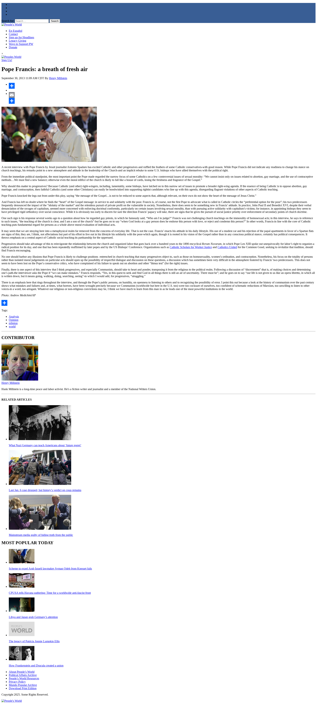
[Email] (162, 95)
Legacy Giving (17, 40)
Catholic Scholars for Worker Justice (191, 247)
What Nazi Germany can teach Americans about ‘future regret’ (45, 445)
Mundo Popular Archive (23, 685)
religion (13, 323)
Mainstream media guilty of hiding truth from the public (41, 534)
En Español (15, 30)
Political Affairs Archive (23, 675)
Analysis (14, 316)
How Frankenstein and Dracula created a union (36, 665)
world (12, 326)
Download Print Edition (23, 688)
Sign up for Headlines (21, 37)
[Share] (162, 86)
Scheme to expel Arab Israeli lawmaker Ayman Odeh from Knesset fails (50, 568)
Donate (13, 47)
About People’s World (21, 671)
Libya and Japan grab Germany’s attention (33, 617)
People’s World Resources (24, 678)
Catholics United (227, 247)
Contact (13, 34)
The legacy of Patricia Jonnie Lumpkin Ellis (34, 641)
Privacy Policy (17, 681)
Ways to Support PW (21, 44)
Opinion (13, 319)
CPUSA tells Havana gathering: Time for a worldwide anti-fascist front (50, 592)
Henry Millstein (58, 78)
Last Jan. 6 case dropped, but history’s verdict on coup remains (45, 490)
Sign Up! (6, 60)
